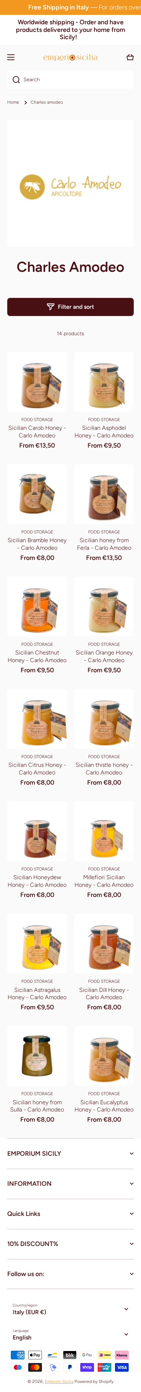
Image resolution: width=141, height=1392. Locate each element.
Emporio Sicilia (59, 1381)
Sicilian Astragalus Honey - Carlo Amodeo (37, 993)
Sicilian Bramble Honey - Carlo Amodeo (37, 544)
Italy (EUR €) (29, 1312)
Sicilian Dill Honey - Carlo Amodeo (104, 993)
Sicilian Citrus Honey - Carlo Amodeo (37, 768)
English (22, 1337)
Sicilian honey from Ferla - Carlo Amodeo (104, 544)
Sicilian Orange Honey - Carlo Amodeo (104, 656)
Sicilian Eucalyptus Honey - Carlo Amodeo (103, 1106)
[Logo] (70, 57)
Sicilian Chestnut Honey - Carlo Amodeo (37, 656)
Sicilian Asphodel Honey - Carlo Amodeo (103, 431)
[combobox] (70, 80)
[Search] (13, 80)
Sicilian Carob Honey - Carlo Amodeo (37, 431)
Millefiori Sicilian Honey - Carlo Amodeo (103, 881)
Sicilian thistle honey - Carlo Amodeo (104, 768)
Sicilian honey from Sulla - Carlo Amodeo (37, 1106)
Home (13, 102)
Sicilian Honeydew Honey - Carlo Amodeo (37, 881)
